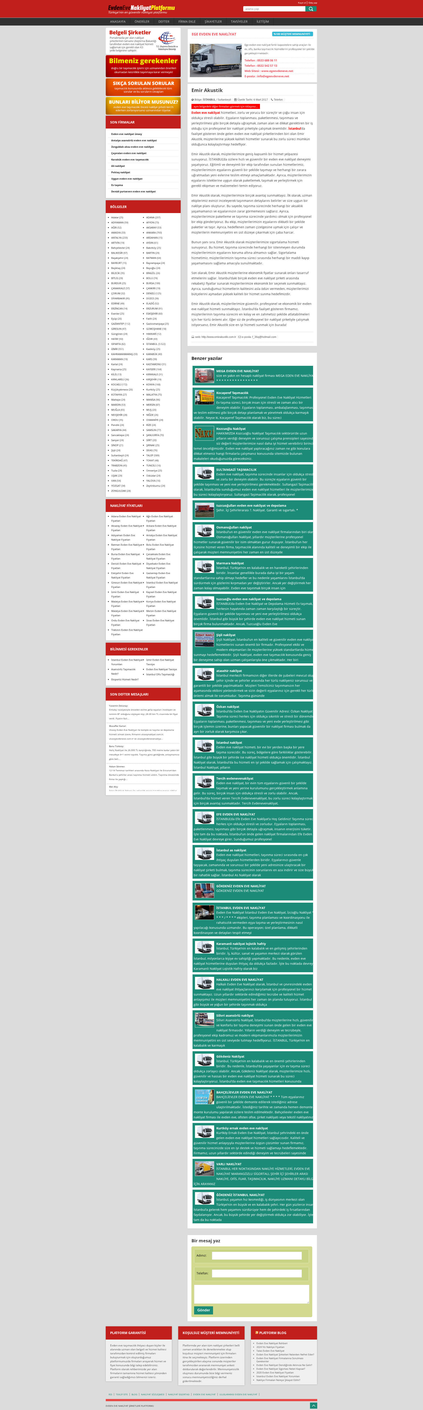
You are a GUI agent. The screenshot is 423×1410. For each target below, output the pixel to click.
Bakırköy (151, 247)
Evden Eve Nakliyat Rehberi (272, 1343)
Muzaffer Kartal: (117, 725)
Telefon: (202, 1273)
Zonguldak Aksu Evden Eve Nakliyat (132, 146)
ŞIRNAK (150, 445)
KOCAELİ (116, 384)
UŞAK (114, 475)
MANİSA (150, 399)
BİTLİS (114, 278)
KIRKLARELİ (117, 379)
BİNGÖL (150, 273)
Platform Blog (272, 1333)
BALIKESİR (117, 252)
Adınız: (202, 1255)
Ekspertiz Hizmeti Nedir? (125, 679)
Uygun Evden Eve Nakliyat (127, 178)
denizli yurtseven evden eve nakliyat (133, 191)
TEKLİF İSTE (122, 1394)
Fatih (149, 318)
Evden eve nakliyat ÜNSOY (126, 134)
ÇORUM (115, 293)
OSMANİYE (152, 420)
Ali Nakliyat (118, 166)
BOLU (149, 278)
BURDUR (116, 283)
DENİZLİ (150, 293)
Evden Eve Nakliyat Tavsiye (161, 669)
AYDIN (149, 242)
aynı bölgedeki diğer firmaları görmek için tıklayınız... (226, 106)
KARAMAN (117, 359)
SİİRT (149, 440)
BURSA (150, 283)
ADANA (150, 217)
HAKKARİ (151, 333)
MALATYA (151, 394)
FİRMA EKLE (187, 21)
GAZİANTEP (117, 323)
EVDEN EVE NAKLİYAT (204, 1394)
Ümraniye (151, 470)
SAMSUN (151, 430)
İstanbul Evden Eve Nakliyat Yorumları (278, 1376)
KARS (149, 359)
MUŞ (149, 409)
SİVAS (149, 450)
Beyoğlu (151, 268)
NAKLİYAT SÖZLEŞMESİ (152, 1394)
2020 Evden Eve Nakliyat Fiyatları (275, 1372)
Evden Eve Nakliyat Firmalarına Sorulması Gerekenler (279, 1360)
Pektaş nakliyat (120, 172)
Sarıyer (115, 440)
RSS (110, 1394)
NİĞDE (150, 414)
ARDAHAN (152, 237)
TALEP (149, 455)
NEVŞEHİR (116, 414)
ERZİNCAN (117, 308)
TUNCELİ (151, 465)
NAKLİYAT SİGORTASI (178, 1394)
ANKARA (151, 232)
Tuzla (114, 470)
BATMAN (151, 258)
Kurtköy (150, 389)
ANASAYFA (118, 21)
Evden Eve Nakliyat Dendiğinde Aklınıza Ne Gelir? (284, 1365)
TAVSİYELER (239, 21)
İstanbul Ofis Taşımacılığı (160, 674)
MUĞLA (115, 409)
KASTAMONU (153, 364)
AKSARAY (151, 227)
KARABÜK (151, 354)
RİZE (148, 425)
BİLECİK (115, 273)
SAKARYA (116, 430)
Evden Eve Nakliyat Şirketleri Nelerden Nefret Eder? (285, 1354)
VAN (113, 480)
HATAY (114, 339)
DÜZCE (150, 298)
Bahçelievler (118, 247)
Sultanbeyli (117, 455)
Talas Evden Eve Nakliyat (270, 1350)
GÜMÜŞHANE (153, 328)
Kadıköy (151, 349)
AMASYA (116, 232)
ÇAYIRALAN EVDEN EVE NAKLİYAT (129, 153)
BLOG (134, 1394)
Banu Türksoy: (116, 746)
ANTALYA (116, 237)
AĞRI (114, 227)
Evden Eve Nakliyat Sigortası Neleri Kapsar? (280, 1368)
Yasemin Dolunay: (118, 705)
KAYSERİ (151, 369)
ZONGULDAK (118, 490)
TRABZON (116, 465)
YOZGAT (116, 485)
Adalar (115, 217)
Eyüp (114, 318)
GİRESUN (116, 328)
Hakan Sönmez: (117, 766)
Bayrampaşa (153, 263)
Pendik (115, 425)
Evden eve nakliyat (205, 112)
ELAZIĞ (150, 303)
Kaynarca (116, 369)
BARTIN (150, 252)
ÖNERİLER (142, 21)
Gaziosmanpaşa (155, 323)
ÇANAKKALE (118, 288)
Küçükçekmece (119, 389)
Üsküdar (151, 475)
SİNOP (115, 445)
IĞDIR (149, 339)
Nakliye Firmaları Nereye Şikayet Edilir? (278, 1380)
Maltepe (116, 399)
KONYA (150, 384)
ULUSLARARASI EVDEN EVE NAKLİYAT (238, 1394)
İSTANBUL (209, 99)
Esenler (115, 313)
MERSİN (150, 404)
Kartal (114, 364)
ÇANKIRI (151, 288)
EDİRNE (115, 303)
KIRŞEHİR (151, 379)
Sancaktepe (117, 435)
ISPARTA (116, 344)
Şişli (113, 450)
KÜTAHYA (116, 394)
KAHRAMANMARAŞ (122, 354)
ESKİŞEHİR (152, 313)
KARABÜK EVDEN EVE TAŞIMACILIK (130, 159)
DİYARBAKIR (118, 298)
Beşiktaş (116, 268)
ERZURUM (152, 308)
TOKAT (150, 460)
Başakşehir (117, 258)
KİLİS (114, 374)
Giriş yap (312, 3)
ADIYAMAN (117, 222)
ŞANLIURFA (152, 435)
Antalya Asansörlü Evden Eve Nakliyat (134, 140)
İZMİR (114, 349)
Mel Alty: (113, 786)
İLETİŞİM (263, 21)
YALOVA (151, 480)
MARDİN (116, 404)
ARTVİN (115, 242)
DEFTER (163, 21)
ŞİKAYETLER (213, 21)
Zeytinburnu (153, 485)
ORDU (114, 420)
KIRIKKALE (152, 374)
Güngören (117, 333)
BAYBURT (116, 263)
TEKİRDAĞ (117, 460)
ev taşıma (117, 185)
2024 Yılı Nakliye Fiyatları (270, 1347)
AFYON (150, 222)
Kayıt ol (302, 3)
